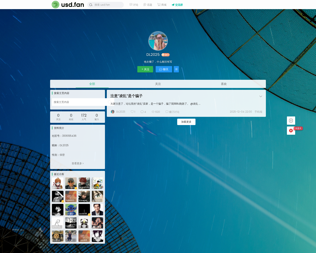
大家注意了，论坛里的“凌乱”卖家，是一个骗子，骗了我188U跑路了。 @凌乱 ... (155, 104)
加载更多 (186, 122)
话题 (149, 5)
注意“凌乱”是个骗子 (126, 95)
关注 (146, 69)
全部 (92, 84)
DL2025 (120, 112)
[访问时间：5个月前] (84, 196)
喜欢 (224, 84)
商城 (163, 5)
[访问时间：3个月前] (57, 183)
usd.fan (66, 4)
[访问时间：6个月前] (97, 209)
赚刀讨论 (174, 112)
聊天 (165, 69)
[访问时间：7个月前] (71, 236)
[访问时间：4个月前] (84, 183)
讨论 (135, 5)
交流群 (178, 5)
